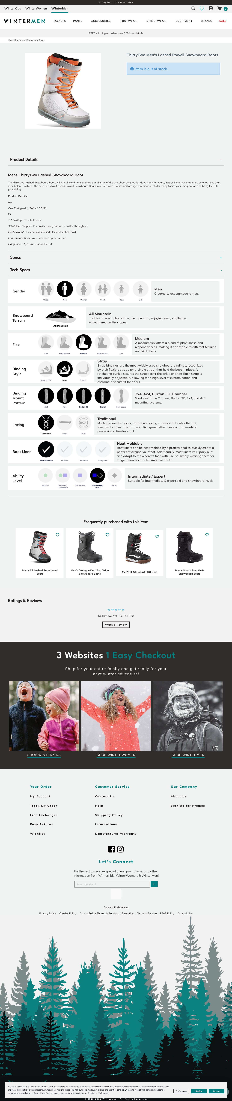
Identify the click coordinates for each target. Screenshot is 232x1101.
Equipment (184, 20)
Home (11, 40)
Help (99, 805)
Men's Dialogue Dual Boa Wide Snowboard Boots (90, 572)
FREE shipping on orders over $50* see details (116, 33)
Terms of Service (147, 913)
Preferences (181, 1091)
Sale (222, 20)
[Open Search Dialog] (193, 8)
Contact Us (105, 796)
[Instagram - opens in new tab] (120, 849)
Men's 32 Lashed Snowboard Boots (40, 572)
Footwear (128, 20)
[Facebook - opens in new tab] (111, 849)
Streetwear (156, 20)
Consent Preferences (116, 907)
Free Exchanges (44, 815)
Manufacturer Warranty (116, 833)
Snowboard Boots (35, 40)
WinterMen (59, 8)
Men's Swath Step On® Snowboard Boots (189, 572)
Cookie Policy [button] (39, 1093)
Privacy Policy (47, 913)
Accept (216, 1091)
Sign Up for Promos (188, 805)
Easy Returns (41, 824)
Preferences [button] (103, 1093)
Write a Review (116, 624)
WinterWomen (36, 8)
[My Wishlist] (202, 8)
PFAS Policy (167, 913)
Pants (77, 20)
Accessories (101, 20)
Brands (207, 20)
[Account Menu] (211, 8)
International (107, 824)
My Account (40, 796)
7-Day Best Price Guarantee (116, 2)
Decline (199, 1091)
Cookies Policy (67, 913)
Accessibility (185, 913)
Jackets (60, 20)
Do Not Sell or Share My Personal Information (107, 913)
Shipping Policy (109, 815)
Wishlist (37, 833)
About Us (179, 796)
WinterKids (12, 8)
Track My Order (43, 805)
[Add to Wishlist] (57, 533)
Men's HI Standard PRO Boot (139, 571)
